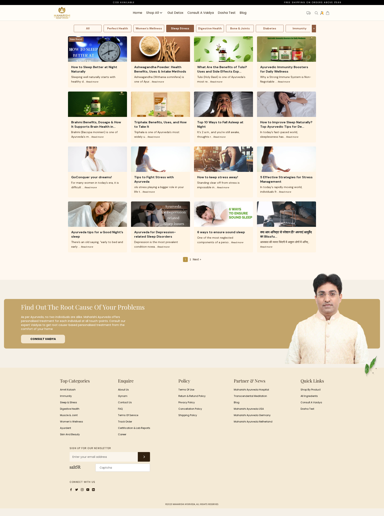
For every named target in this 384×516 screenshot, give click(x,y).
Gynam (122, 396)
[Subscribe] (144, 457)
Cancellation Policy (190, 408)
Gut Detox (175, 12)
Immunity (299, 28)
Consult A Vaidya (311, 402)
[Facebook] (71, 489)
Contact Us (125, 402)
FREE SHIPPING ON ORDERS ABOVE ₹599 (280, 2)
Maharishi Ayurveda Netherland (253, 421)
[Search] (316, 13)
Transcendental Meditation (250, 396)
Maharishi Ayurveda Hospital (251, 389)
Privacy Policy (186, 402)
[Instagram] (82, 489)
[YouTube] (87, 489)
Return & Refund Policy (192, 396)
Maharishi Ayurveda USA (249, 408)
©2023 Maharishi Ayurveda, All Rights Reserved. (192, 504)
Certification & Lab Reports (134, 428)
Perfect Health (117, 28)
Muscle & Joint (69, 415)
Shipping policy (187, 415)
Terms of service (128, 415)
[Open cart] (327, 13)
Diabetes (269, 28)
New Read (76, 39)
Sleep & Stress (68, 402)
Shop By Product (311, 389)
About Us (123, 389)
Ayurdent (65, 428)
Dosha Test (227, 12)
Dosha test (307, 408)
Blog (243, 12)
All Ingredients (309, 396)
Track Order (125, 421)
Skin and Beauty (70, 434)
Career (122, 434)
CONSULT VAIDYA (43, 339)
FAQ (120, 408)
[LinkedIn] (93, 489)
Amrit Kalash (68, 389)
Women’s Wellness (149, 28)
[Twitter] (76, 489)
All (88, 28)
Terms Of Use (186, 389)
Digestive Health (210, 28)
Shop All (152, 12)
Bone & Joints (240, 28)
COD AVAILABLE (91, 2)
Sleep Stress (180, 28)
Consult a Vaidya (200, 12)
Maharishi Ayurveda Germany (252, 415)
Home (137, 12)
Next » (197, 259)
